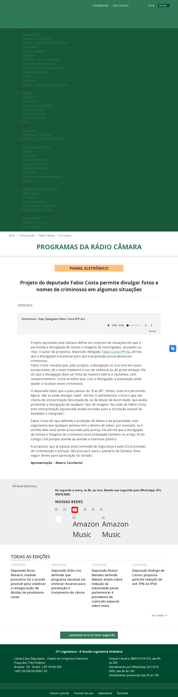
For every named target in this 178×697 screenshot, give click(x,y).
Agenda (27, 93)
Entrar (163, 5)
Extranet (122, 693)
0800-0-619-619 (140, 658)
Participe (28, 181)
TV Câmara (29, 197)
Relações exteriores (35, 72)
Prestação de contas (35, 222)
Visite (25, 122)
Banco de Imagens (34, 201)
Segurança (29, 80)
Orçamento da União (35, 168)
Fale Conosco (121, 5)
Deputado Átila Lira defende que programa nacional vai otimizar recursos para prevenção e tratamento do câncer (68, 581)
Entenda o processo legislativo (42, 176)
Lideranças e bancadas (36, 135)
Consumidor (30, 47)
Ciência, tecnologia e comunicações (45, 43)
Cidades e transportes (36, 39)
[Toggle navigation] (166, 129)
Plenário (27, 151)
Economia (28, 55)
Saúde (26, 76)
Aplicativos (105, 693)
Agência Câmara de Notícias (40, 189)
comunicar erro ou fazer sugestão (91, 635)
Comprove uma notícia (36, 210)
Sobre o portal (59, 693)
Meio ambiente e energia (38, 64)
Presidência (29, 101)
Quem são (28, 130)
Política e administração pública (42, 68)
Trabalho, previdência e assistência (45, 85)
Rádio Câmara (31, 193)
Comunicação (27, 235)
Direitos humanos (34, 51)
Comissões (29, 156)
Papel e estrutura (33, 114)
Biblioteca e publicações (37, 105)
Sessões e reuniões (34, 160)
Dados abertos (31, 227)
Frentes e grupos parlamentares (43, 139)
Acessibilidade (100, 5)
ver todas (159, 615)
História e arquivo (33, 118)
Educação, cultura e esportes (40, 59)
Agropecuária (31, 34)
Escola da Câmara (33, 110)
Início (12, 235)
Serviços (27, 97)
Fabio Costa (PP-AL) (116, 352)
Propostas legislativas (36, 147)
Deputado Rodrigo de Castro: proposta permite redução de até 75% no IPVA (148, 577)
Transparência (31, 218)
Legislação (29, 172)
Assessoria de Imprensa (37, 206)
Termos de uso (83, 693)
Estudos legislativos (35, 164)
